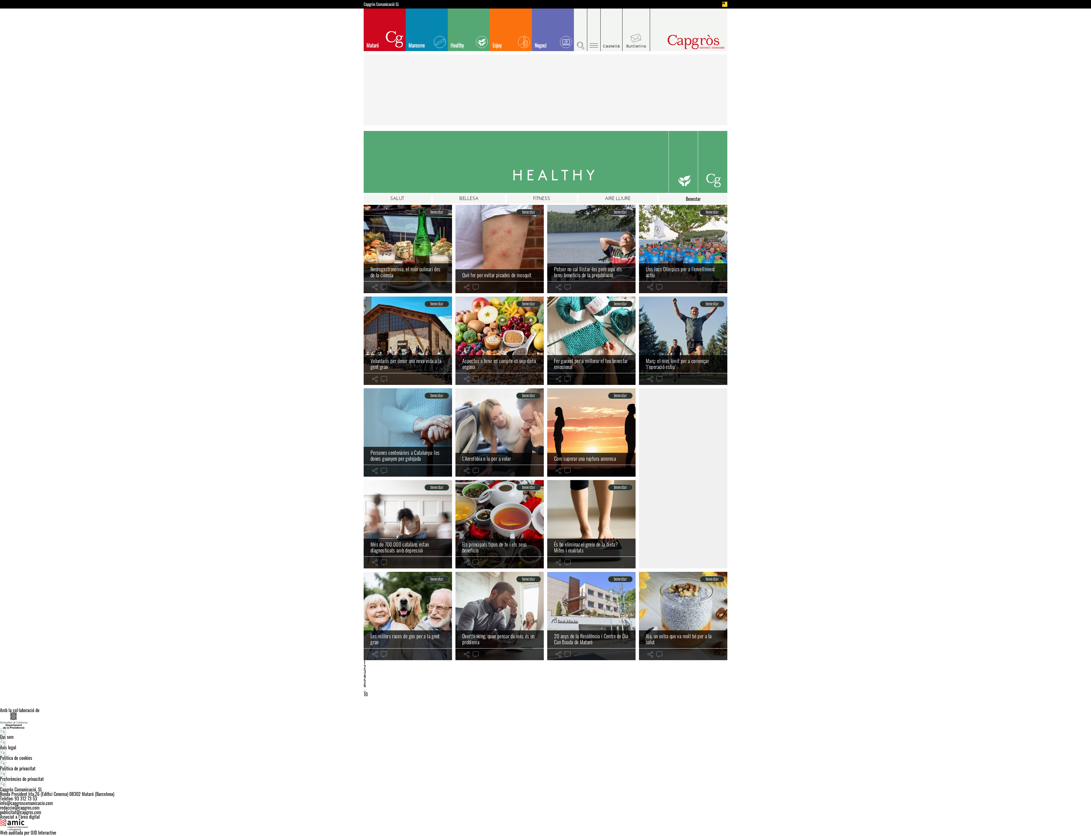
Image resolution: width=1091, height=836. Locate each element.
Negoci (541, 45)
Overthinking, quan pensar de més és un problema (498, 639)
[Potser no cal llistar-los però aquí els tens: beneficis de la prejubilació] (591, 249)
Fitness (541, 199)
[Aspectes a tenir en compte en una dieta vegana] (499, 341)
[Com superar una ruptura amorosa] (591, 432)
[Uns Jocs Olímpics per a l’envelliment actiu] (683, 249)
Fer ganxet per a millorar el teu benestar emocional (591, 364)
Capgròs (684, 42)
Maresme (417, 45)
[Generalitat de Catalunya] (545, 720)
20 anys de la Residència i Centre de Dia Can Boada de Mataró (591, 639)
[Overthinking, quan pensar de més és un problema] (499, 616)
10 (366, 694)
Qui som (7, 736)
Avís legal (8, 747)
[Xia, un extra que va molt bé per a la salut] (683, 616)
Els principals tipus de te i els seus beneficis (494, 547)
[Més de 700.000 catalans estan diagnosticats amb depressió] (408, 524)
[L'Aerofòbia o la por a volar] (499, 432)
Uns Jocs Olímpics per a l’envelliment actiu (680, 272)
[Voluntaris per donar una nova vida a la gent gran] (408, 341)
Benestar (693, 198)
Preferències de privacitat (22, 778)
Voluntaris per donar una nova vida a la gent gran (405, 364)
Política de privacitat (18, 768)
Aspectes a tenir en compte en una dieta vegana (499, 364)
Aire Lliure (618, 199)
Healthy (457, 45)
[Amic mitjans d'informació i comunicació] (545, 824)
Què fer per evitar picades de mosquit (496, 275)
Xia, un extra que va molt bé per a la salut (678, 639)
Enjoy (497, 45)
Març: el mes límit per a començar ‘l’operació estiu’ (677, 364)
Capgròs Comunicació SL (381, 4)
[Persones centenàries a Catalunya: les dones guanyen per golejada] (408, 432)
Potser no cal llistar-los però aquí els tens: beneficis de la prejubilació (588, 272)
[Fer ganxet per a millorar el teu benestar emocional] (591, 341)
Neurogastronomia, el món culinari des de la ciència (405, 272)
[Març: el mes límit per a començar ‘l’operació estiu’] (683, 341)
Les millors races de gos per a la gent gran (405, 639)
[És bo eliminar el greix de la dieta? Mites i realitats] (591, 524)
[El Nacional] (724, 4)
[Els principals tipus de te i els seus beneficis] (499, 524)
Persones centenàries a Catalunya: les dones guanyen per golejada (405, 455)
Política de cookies (16, 757)
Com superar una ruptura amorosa (585, 458)
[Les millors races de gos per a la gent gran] (408, 616)
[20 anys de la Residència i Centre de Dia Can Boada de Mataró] (591, 616)
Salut (397, 199)
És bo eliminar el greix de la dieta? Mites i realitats (586, 547)
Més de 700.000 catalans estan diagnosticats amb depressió (399, 547)
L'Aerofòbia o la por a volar (486, 458)
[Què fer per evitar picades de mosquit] (499, 249)
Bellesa (468, 199)
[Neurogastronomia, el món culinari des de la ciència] (408, 249)
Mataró (373, 45)
